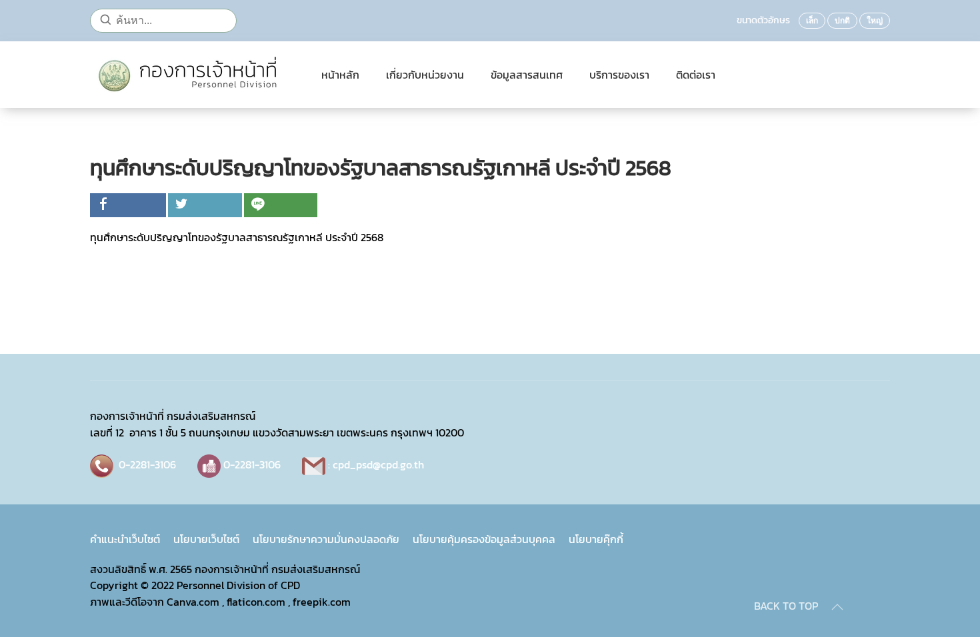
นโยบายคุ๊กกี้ (596, 539)
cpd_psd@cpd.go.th (378, 464)
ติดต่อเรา (695, 75)
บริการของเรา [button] (619, 75)
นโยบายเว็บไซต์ (206, 539)
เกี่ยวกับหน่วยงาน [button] (425, 75)
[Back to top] (837, 607)
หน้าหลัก (340, 75)
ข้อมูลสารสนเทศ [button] (527, 75)
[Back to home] (192, 74)
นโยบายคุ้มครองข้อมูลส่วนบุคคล (484, 539)
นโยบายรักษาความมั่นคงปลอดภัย (326, 539)
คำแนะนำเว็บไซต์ (125, 539)
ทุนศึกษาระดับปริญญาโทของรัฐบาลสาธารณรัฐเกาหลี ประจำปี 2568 (236, 237)
